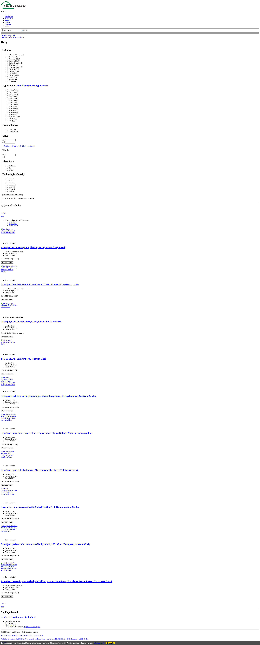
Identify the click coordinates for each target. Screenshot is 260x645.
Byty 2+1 (13, 98)
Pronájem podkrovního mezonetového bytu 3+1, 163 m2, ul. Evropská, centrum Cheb (45, 544)
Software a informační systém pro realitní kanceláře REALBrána (45, 639)
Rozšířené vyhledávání (10, 146)
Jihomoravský (14, 59)
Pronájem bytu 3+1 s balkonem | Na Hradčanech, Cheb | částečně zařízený (39, 470)
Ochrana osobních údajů (25, 635)
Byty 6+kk (13, 112)
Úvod (5, 37)
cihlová (11, 179)
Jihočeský (13, 57)
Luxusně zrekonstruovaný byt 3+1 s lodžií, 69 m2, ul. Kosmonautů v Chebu (40, 507)
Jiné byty (13, 118)
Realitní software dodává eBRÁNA (12, 639)
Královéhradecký (15, 63)
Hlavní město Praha (16, 55)
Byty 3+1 (13, 102)
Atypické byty (14, 116)
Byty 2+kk (13, 96)
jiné (10, 168)
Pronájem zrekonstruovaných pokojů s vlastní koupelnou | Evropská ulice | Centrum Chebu (48, 396)
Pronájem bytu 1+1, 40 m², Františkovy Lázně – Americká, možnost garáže (40, 284)
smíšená (11, 191)
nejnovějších (13, 222)
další (2, 217)
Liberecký (13, 65)
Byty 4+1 (13, 106)
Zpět (2, 37)
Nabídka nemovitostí (14, 37)
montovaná (12, 185)
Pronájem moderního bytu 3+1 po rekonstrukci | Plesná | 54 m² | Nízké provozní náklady (47, 433)
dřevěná (11, 181)
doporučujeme (13, 225)
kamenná (12, 183)
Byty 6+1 (13, 114)
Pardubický (14, 71)
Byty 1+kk (13, 92)
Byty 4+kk (13, 104)
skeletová (12, 189)
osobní (11, 170)
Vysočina (13, 79)
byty (19, 85)
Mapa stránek (38, 635)
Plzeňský (13, 73)
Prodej (12, 129)
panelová (12, 187)
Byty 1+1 (13, 94)
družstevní (12, 166)
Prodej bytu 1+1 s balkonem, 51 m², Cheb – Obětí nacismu (31, 321)
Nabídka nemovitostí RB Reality (77, 639)
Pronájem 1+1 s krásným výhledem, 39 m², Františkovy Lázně (33, 247)
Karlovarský (14, 61)
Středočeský (14, 75)
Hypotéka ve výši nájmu (32, 627)
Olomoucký (14, 69)
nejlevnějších (13, 224)
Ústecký (13, 77)
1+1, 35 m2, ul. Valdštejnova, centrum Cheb (23, 358)
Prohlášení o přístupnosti (9, 635)
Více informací (98, 643)
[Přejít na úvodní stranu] (13, 8)
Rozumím (110, 643)
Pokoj (12, 121)
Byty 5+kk (13, 108)
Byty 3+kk (13, 100)
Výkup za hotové (10, 625)
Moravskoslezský (15, 67)
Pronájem (13, 131)
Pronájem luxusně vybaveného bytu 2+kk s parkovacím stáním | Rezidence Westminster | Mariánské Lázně (56, 581)
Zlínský (12, 81)
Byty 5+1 (13, 110)
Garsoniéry (13, 90)
